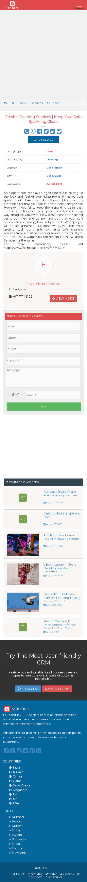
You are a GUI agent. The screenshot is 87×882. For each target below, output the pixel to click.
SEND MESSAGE (43, 139)
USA (16, 803)
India (16, 767)
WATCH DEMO (58, 689)
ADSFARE (43, 867)
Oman (17, 776)
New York (19, 853)
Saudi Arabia (21, 785)
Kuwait (18, 772)
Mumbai (18, 817)
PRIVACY (68, 874)
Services (37, 103)
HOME (20, 874)
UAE (16, 794)
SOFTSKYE (55, 877)
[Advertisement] (43, 55)
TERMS (52, 874)
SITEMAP (36, 874)
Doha (22, 103)
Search (55, 103)
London (17, 848)
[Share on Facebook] (39, 132)
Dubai (16, 844)
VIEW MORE (64, 298)
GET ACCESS (29, 689)
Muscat (17, 826)
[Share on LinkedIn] (52, 132)
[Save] (59, 132)
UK (15, 799)
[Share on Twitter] (46, 132)
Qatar (17, 781)
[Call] (26, 132)
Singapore (20, 790)
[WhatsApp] (33, 132)
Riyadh (17, 835)
